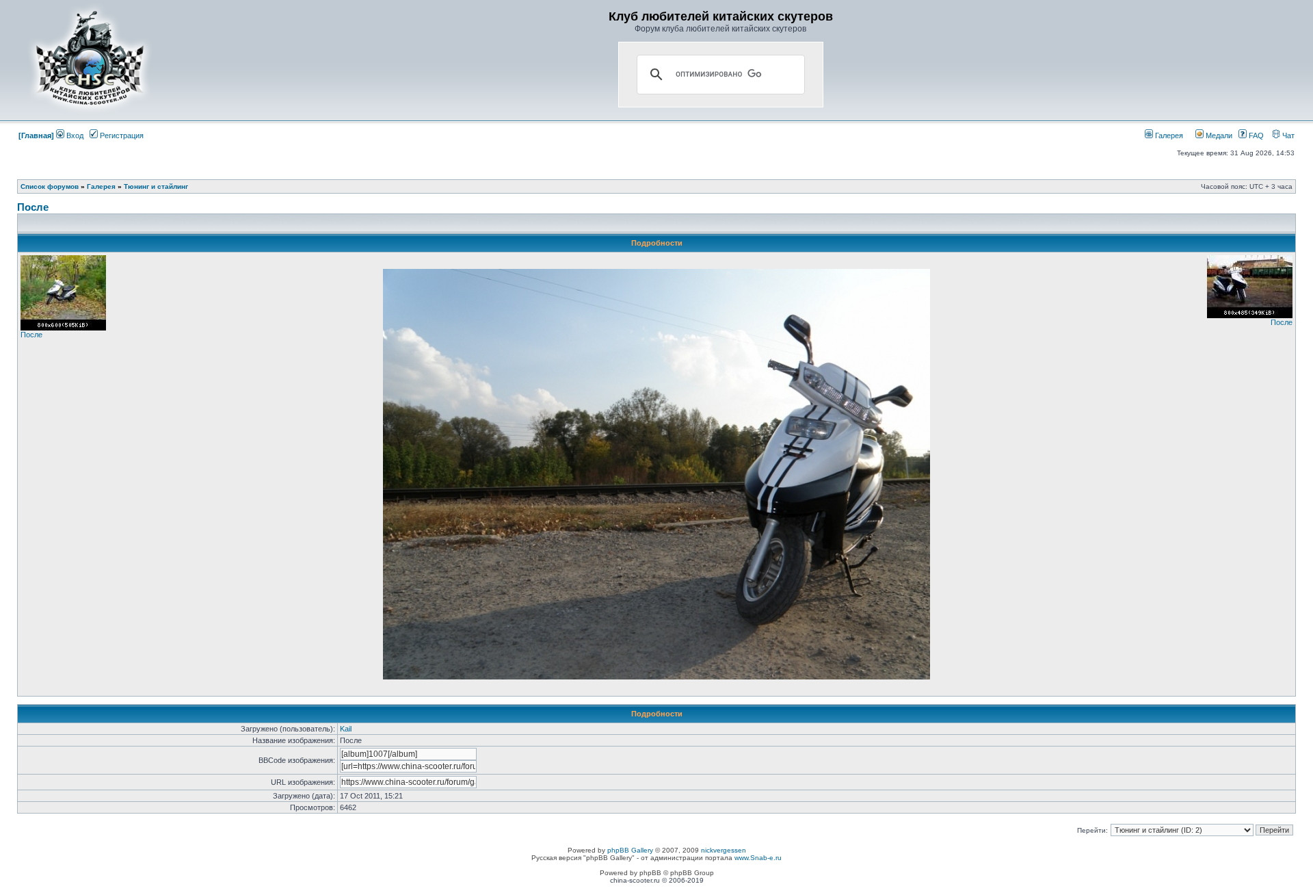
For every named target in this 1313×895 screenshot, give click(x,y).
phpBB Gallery (630, 850)
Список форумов (50, 186)
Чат (1287, 135)
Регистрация (121, 135)
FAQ (1255, 135)
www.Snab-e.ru (758, 857)
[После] (63, 328)
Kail (346, 729)
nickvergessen (723, 850)
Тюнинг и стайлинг (156, 186)
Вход (73, 135)
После (33, 207)
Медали (1218, 135)
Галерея (1168, 135)
